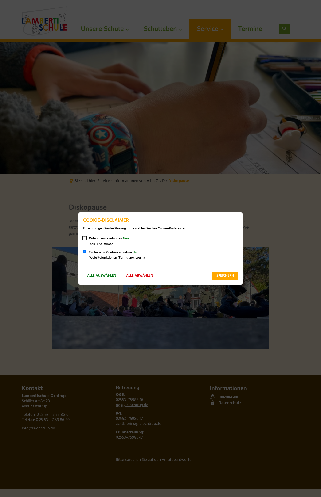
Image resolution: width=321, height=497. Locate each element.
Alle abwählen (139, 276)
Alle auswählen (101, 276)
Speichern (225, 276)
